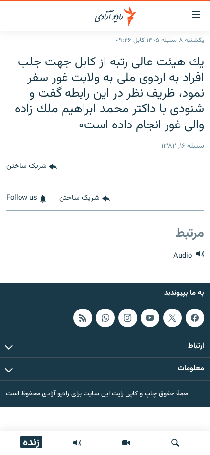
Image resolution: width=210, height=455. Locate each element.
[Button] (31, 167)
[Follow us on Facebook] (195, 318)
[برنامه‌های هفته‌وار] (77, 443)
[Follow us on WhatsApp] (105, 318)
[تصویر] (126, 443)
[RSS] (82, 318)
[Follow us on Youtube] (150, 318)
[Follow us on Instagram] (127, 318)
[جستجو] (175, 443)
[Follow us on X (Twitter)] (172, 318)
